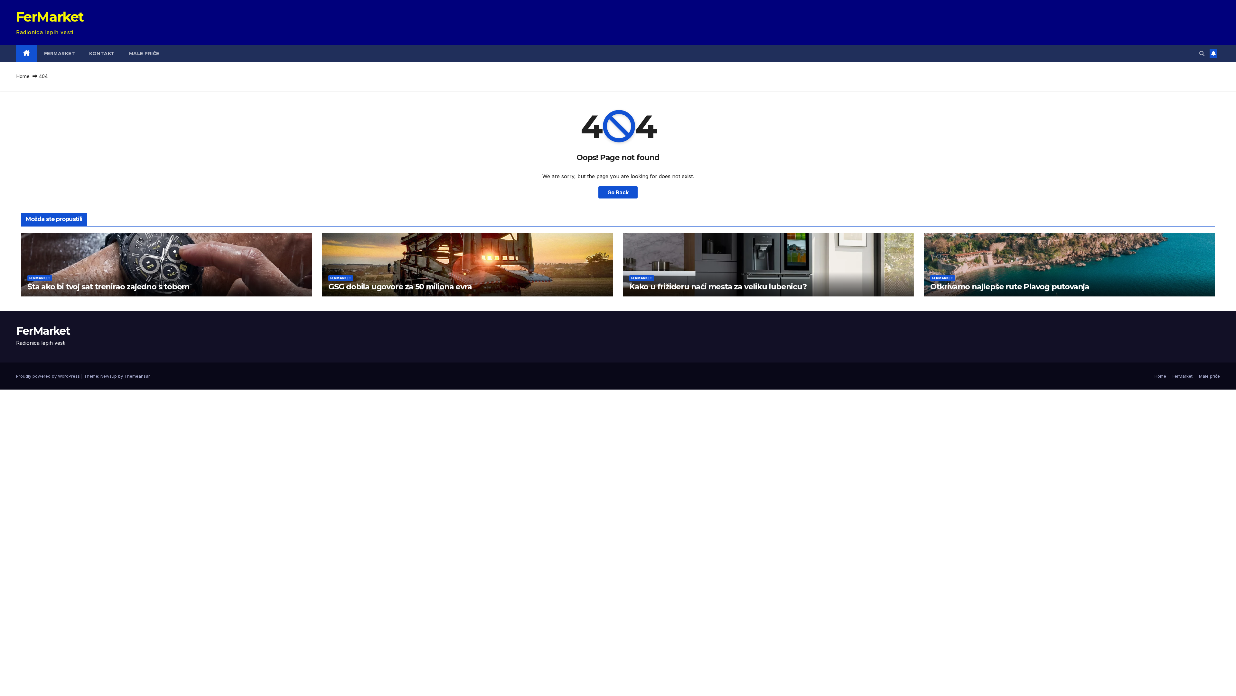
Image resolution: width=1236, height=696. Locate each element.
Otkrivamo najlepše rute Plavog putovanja (1009, 286)
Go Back (618, 192)
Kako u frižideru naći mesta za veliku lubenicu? (718, 286)
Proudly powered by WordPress (48, 376)
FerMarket (50, 16)
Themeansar (137, 376)
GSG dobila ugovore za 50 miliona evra (400, 286)
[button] (1201, 53)
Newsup (108, 376)
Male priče (144, 53)
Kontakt (102, 53)
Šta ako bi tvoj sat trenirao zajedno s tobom (108, 286)
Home (23, 76)
